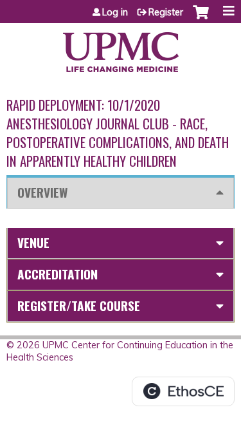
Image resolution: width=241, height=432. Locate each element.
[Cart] (201, 18)
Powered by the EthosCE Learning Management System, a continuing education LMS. (183, 391)
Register (165, 12)
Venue (33, 242)
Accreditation (57, 274)
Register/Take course (78, 305)
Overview (42, 192)
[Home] (120, 47)
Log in (115, 12)
